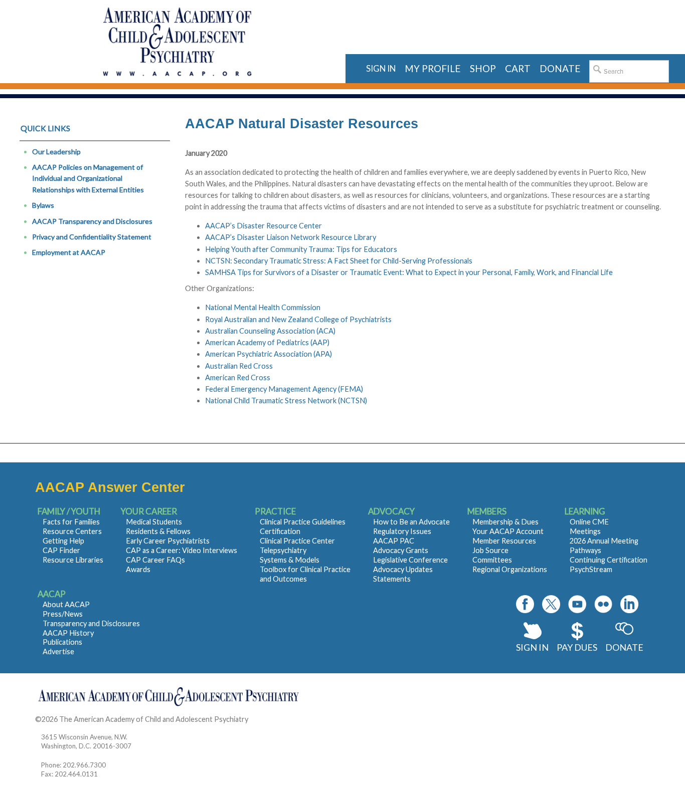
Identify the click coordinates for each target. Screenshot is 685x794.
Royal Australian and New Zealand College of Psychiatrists (298, 319)
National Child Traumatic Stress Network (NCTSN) (286, 400)
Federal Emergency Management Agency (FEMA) (284, 389)
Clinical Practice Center (297, 541)
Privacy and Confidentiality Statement (91, 236)
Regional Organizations (509, 569)
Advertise (58, 651)
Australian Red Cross (239, 366)
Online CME (589, 521)
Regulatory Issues (402, 531)
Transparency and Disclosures (91, 623)
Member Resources (504, 541)
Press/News (63, 614)
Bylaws (43, 205)
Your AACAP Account (508, 531)
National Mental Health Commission (262, 307)
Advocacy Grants (400, 550)
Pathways (585, 550)
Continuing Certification (608, 560)
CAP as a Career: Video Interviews (181, 550)
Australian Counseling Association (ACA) (270, 331)
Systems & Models (289, 560)
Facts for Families (71, 521)
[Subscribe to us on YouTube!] (577, 604)
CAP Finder (61, 550)
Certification (280, 531)
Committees (492, 560)
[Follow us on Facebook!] (525, 604)
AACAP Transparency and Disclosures (92, 221)
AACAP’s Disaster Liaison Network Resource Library (290, 237)
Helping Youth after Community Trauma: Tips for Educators (301, 249)
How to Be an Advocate (411, 521)
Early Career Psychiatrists (168, 541)
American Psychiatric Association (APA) (268, 354)
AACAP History (68, 633)
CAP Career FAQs (155, 560)
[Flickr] (603, 604)
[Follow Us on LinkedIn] (629, 604)
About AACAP (66, 604)
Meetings (585, 531)
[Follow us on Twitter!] (551, 604)
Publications (62, 642)
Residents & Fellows (158, 531)
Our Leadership (56, 151)
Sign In (532, 647)
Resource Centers (72, 531)
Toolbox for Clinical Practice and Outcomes (305, 574)
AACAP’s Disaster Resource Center (263, 225)
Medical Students (154, 521)
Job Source (490, 550)
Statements (392, 579)
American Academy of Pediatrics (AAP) (267, 342)
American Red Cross (237, 377)
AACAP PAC (393, 541)
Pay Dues (577, 647)
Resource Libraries (73, 560)
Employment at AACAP (68, 252)
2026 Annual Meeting (604, 541)
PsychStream (591, 569)
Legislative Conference (410, 560)
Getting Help (63, 541)
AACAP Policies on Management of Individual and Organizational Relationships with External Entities (88, 178)
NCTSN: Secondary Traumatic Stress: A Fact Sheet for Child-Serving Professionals (338, 260)
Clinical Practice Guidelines (303, 521)
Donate (624, 647)
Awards (138, 569)
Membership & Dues (505, 521)
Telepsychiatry (283, 550)
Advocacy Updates (403, 569)
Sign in (381, 68)
